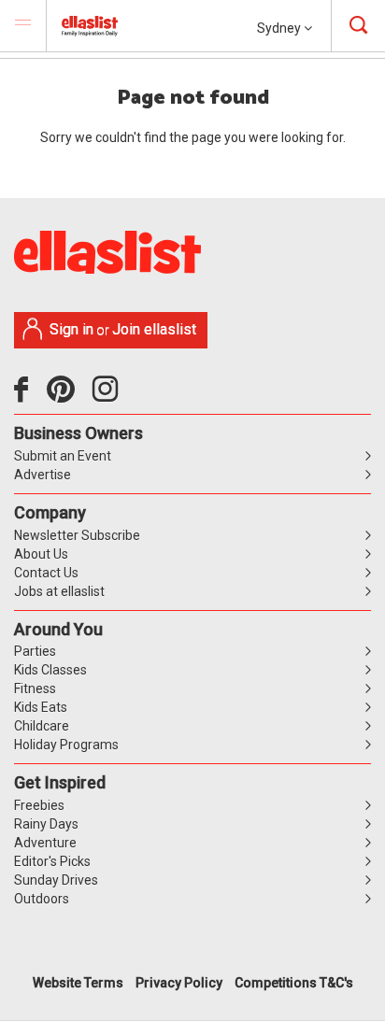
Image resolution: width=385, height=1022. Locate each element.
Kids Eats (40, 707)
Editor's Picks (52, 861)
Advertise (42, 474)
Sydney (280, 28)
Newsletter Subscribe (77, 535)
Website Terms (78, 982)
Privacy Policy (178, 982)
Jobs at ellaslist (59, 591)
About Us (41, 553)
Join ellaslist (154, 329)
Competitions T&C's (294, 982)
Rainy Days (46, 823)
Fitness (35, 688)
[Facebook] (26, 396)
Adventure (45, 842)
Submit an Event (62, 455)
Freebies (39, 805)
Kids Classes (50, 669)
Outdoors (41, 898)
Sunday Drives (56, 880)
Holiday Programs (66, 744)
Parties (35, 651)
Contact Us (46, 572)
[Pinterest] (68, 396)
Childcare (41, 725)
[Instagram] (108, 396)
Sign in (71, 329)
